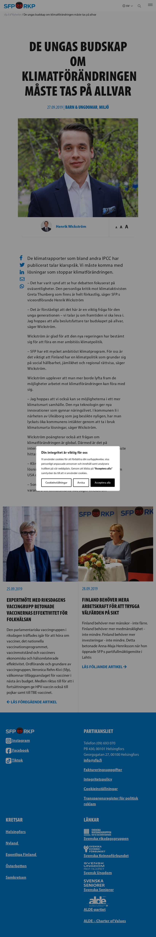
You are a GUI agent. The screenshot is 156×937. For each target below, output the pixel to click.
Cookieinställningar (56, 482)
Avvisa (81, 482)
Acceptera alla (103, 482)
